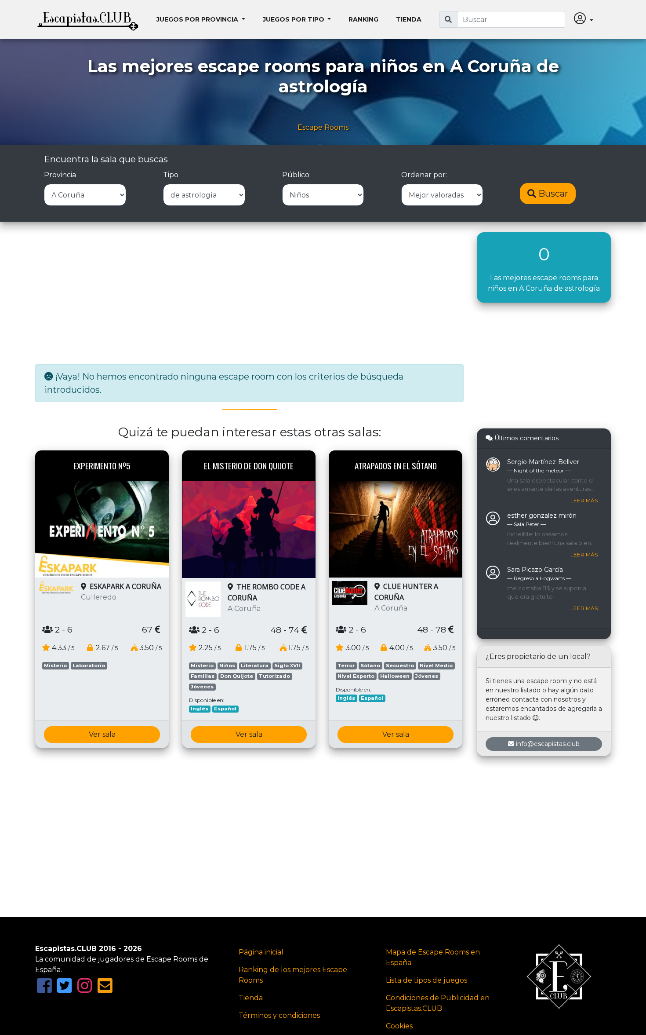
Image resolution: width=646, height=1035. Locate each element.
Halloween (395, 676)
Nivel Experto (356, 676)
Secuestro (400, 665)
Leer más (584, 500)
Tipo (170, 175)
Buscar (552, 193)
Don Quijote (236, 676)
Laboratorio (89, 665)
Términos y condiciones (279, 1015)
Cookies (399, 1026)
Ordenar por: (424, 175)
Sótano (370, 665)
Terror (346, 665)
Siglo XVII (287, 665)
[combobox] (511, 19)
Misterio (55, 665)
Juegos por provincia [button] (198, 19)
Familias (202, 676)
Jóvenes (202, 687)
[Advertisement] (249, 293)
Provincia (60, 175)
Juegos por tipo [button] (294, 19)
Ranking (363, 19)
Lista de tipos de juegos (426, 980)
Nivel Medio (436, 665)
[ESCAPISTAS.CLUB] (88, 19)
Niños (227, 665)
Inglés (199, 709)
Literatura (255, 665)
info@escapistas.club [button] (548, 744)
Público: (296, 175)
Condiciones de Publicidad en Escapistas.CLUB (438, 1003)
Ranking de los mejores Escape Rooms (293, 975)
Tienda (408, 19)
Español (225, 709)
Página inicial (261, 952)
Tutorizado (274, 676)
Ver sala (102, 734)
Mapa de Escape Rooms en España (433, 957)
